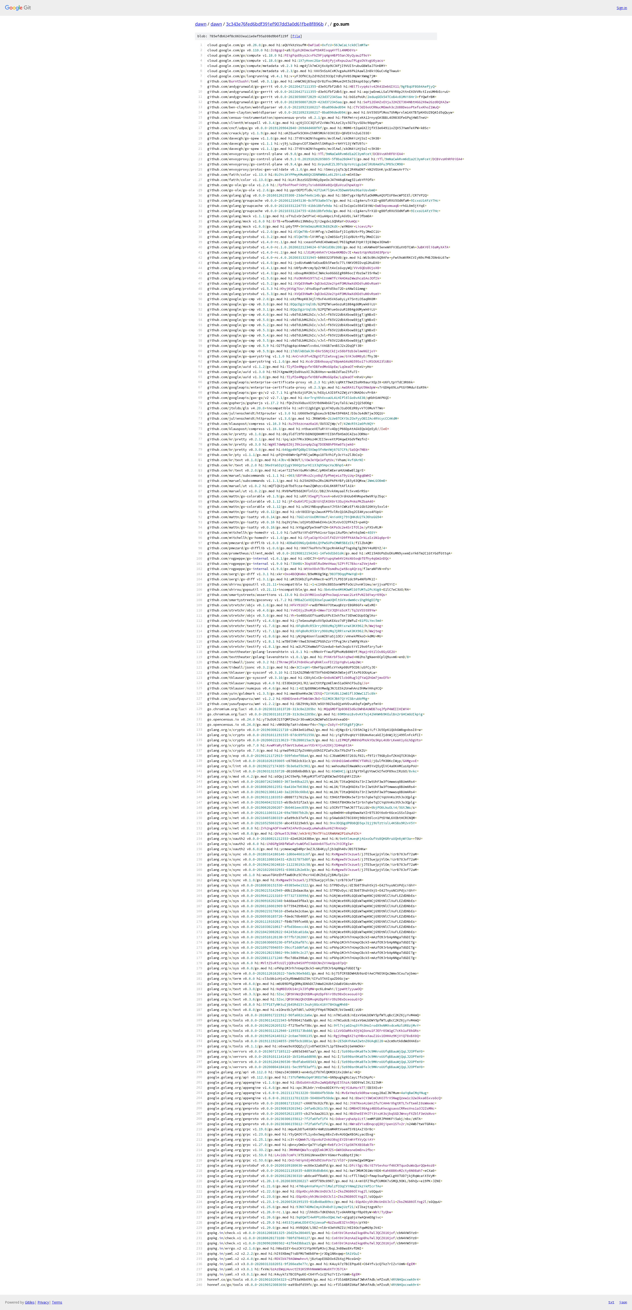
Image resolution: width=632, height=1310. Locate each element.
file (296, 36)
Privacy (43, 1302)
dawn (200, 24)
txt (611, 1302)
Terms (57, 1302)
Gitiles (30, 1302)
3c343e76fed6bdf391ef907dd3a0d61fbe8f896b (275, 24)
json (623, 1302)
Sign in (622, 7)
